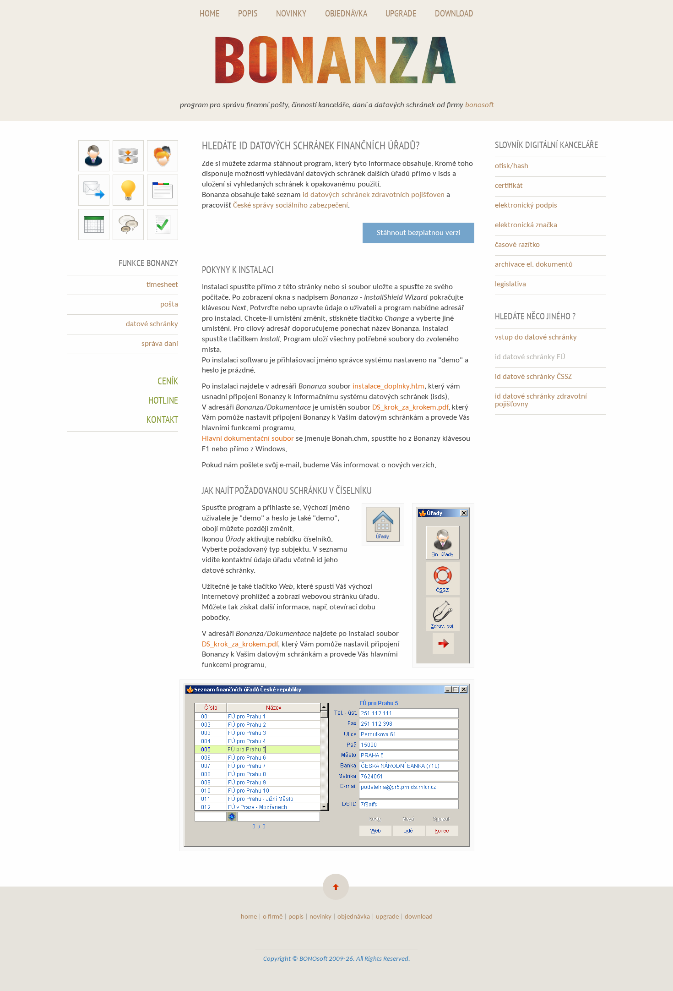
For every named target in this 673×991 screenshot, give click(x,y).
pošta (169, 304)
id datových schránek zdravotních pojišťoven (374, 195)
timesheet (162, 285)
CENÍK (167, 381)
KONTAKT (162, 419)
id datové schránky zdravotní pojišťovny (541, 400)
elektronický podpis (526, 205)
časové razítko (517, 245)
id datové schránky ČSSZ (533, 377)
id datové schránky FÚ (530, 357)
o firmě (272, 916)
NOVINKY (291, 13)
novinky (320, 916)
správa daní (159, 344)
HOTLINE (163, 400)
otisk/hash (511, 166)
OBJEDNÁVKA (346, 13)
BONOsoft (479, 105)
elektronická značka (526, 225)
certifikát (509, 186)
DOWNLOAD (454, 13)
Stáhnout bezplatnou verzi (419, 233)
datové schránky (152, 324)
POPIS (248, 13)
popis (296, 916)
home (249, 916)
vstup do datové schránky (536, 337)
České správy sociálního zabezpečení (290, 205)
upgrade (387, 916)
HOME (210, 13)
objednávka (353, 916)
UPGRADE (401, 13)
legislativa (510, 284)
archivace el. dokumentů (534, 264)
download (419, 916)
